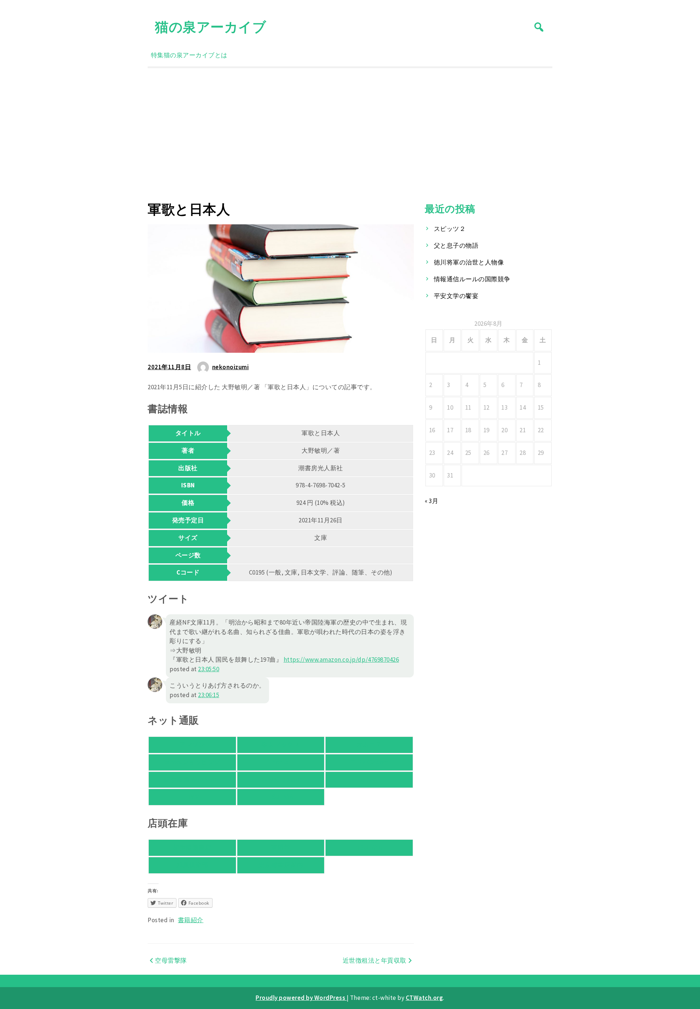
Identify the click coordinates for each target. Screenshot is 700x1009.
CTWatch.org (424, 998)
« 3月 (431, 501)
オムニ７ (369, 745)
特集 (157, 55)
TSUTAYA (280, 797)
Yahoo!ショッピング (192, 762)
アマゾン (192, 745)
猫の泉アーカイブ (210, 26)
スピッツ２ (450, 229)
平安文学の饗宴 (456, 296)
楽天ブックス (280, 745)
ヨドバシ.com (369, 762)
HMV (192, 797)
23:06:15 (208, 695)
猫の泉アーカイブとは (196, 55)
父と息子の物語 (456, 245)
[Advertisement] (350, 135)
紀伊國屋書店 (192, 847)
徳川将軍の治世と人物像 (469, 262)
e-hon (369, 780)
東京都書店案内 (280, 865)
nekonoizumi (230, 367)
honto (280, 762)
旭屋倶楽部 (192, 865)
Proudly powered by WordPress (301, 998)
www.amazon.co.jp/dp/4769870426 (341, 660)
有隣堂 (281, 847)
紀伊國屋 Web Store (192, 780)
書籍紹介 (190, 920)
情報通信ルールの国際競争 (472, 279)
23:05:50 (208, 669)
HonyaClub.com (281, 780)
